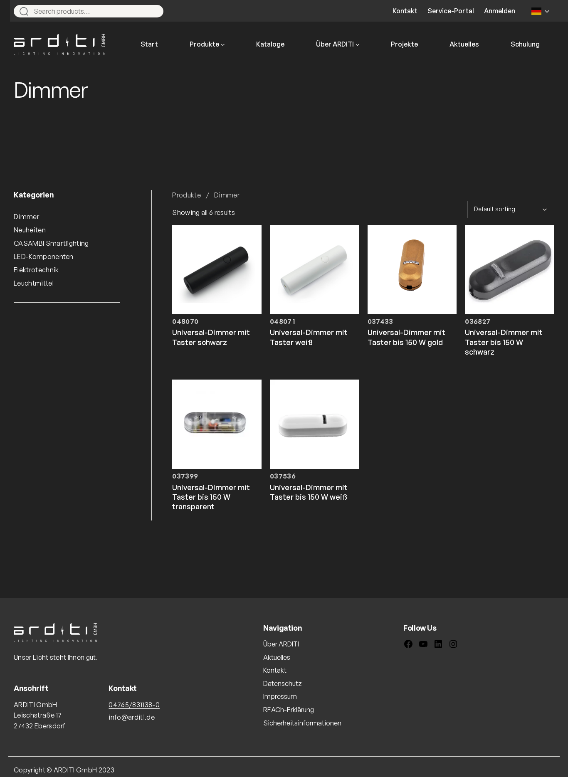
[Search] (153, 11)
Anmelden (499, 11)
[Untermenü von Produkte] (223, 44)
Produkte (186, 195)
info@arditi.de (131, 717)
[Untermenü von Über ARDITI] (358, 44)
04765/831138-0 (134, 705)
